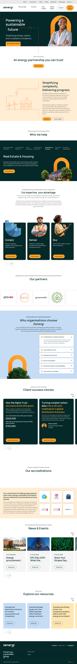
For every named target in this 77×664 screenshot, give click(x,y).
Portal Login (62, 2)
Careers (29, 654)
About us (46, 119)
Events (46, 2)
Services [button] (33, 7)
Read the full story (14, 440)
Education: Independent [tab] (66, 148)
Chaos (72, 662)
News (40, 2)
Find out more (9, 171)
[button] (9, 632)
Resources (53, 2)
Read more (11, 567)
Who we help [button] (22, 7)
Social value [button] (33, 2)
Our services (38, 66)
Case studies (58, 119)
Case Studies (44, 7)
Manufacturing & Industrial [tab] (8, 148)
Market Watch (52, 7)
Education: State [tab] (58, 148)
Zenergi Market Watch (13, 43)
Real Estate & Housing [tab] (49, 148)
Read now (11, 623)
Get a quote (70, 7)
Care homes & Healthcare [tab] (38, 148)
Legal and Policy (31, 651)
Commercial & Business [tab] (19, 148)
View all (72, 395)
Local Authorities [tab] (29, 148)
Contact (61, 8)
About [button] (24, 2)
